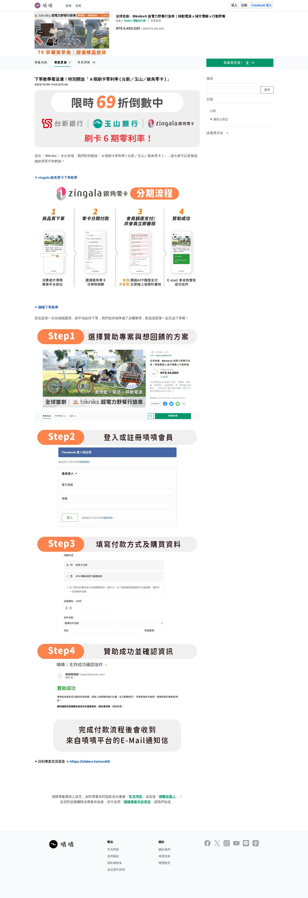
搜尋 (209, 79)
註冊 (244, 5)
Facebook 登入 (261, 5)
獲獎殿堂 (164, 863)
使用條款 (113, 856)
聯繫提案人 (167, 797)
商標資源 (164, 856)
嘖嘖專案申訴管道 (137, 802)
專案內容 (41, 62)
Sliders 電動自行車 (135, 20)
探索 (68, 6)
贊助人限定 (219, 119)
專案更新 (62, 62)
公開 (213, 111)
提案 (78, 6)
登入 (234, 5)
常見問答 (87, 62)
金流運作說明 (116, 869)
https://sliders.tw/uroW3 (90, 761)
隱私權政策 (114, 863)
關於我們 (164, 849)
